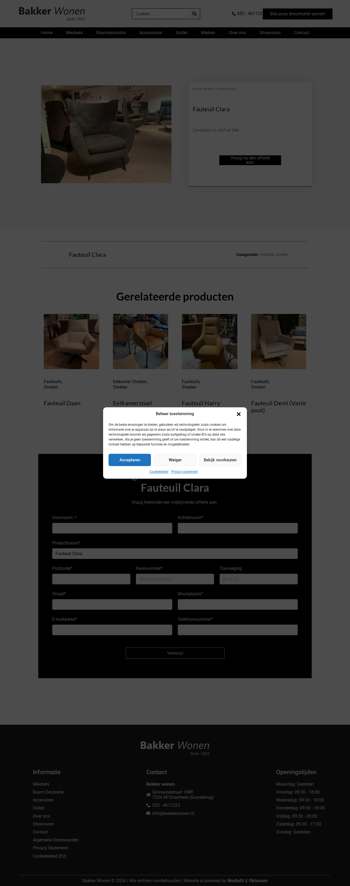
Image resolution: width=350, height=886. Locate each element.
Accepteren (129, 459)
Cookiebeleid (159, 472)
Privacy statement (184, 472)
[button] (238, 414)
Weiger (175, 459)
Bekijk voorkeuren (220, 459)
